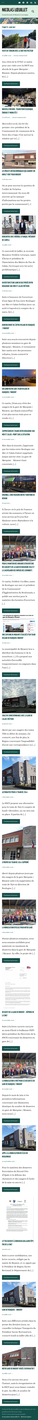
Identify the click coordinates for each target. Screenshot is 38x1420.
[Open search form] (33, 11)
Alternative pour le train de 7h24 (15, 792)
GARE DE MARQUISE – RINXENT (12, 1310)
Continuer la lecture (10, 84)
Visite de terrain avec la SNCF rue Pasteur (17, 51)
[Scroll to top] (33, 1415)
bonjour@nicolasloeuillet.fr (10, 1417)
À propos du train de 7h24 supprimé (15, 862)
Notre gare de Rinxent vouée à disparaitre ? (18, 1369)
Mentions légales (26, 1417)
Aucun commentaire (20, 55)
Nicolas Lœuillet (14, 10)
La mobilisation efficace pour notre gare (17, 927)
